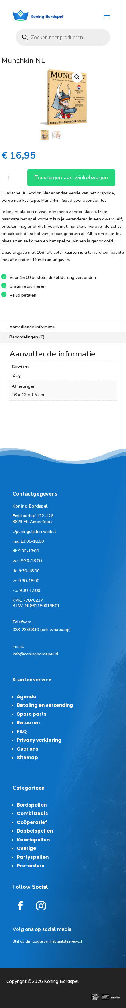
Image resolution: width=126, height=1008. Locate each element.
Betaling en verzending (45, 705)
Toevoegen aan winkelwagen (71, 177)
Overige (26, 848)
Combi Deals (32, 813)
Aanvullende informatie (32, 327)
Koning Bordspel (61, 981)
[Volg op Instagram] (41, 906)
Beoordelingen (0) (27, 337)
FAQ (22, 731)
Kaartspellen (33, 839)
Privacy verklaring (39, 740)
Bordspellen (32, 805)
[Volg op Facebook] (20, 906)
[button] (77, 77)
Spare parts (31, 714)
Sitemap (27, 757)
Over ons (27, 749)
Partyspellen (33, 857)
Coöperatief (32, 822)
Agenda (26, 696)
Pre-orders (30, 865)
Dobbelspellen (35, 831)
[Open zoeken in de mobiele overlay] (63, 37)
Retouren (28, 722)
